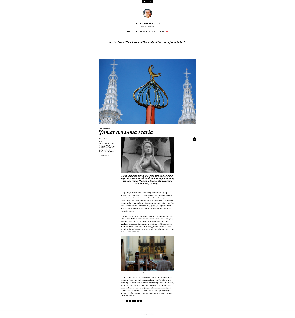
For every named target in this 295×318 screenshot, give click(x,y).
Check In (142, 31)
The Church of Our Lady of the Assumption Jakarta (107, 151)
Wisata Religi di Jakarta (106, 153)
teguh (101, 141)
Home (128, 31)
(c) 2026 (143, 314)
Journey (135, 31)
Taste (149, 31)
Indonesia (102, 128)
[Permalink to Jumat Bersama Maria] (147, 91)
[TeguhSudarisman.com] (147, 13)
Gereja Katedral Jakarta (106, 143)
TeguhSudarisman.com (147, 23)
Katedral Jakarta (110, 146)
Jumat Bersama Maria (126, 132)
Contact (161, 31)
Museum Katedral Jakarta (107, 149)
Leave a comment (104, 155)
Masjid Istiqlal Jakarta (106, 147)
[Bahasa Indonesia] (167, 31)
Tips (155, 31)
